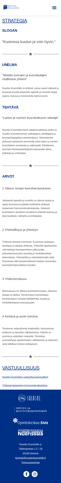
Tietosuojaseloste (30, 462)
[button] (54, 7)
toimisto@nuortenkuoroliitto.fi (30, 458)
